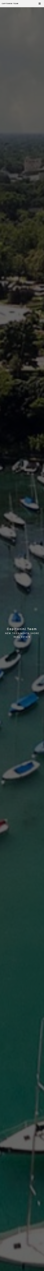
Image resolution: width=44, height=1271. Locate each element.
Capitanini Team (10, 3)
